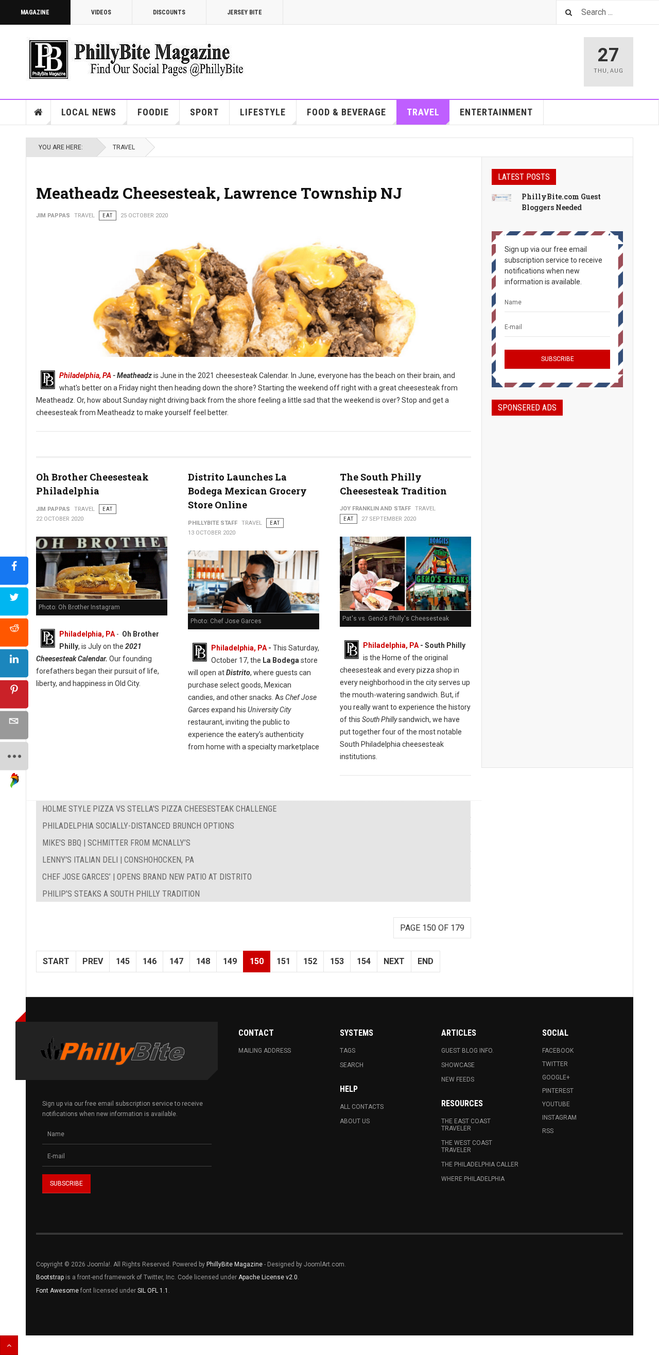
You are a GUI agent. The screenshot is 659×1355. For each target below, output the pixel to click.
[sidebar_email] (14, 725)
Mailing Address (264, 1050)
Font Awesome (57, 1290)
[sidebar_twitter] (14, 601)
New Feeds (457, 1079)
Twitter (555, 1064)
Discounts (169, 12)
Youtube (556, 1104)
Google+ (556, 1077)
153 (337, 961)
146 (150, 961)
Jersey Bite (244, 12)
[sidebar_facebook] (14, 570)
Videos (101, 12)
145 (123, 961)
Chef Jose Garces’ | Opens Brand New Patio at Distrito (147, 877)
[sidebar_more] (14, 756)
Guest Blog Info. (467, 1050)
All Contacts (362, 1106)
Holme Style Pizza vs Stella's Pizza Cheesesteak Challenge (159, 809)
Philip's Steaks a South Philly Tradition (121, 894)
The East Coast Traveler (466, 1125)
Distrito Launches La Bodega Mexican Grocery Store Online (247, 491)
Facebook (558, 1050)
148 (203, 961)
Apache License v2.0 (268, 1277)
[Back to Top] (9, 1345)
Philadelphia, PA (85, 375)
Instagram (559, 1117)
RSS (547, 1131)
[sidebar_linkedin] (14, 663)
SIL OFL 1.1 (152, 1290)
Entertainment (496, 112)
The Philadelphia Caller (479, 1164)
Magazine (35, 12)
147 (176, 961)
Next (394, 961)
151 (283, 961)
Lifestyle (263, 112)
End (425, 961)
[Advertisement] (557, 582)
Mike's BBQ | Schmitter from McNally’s (116, 843)
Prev (92, 961)
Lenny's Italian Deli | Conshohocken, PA (118, 860)
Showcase (458, 1065)
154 (364, 961)
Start (56, 961)
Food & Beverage (346, 112)
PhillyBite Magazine (234, 1264)
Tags (347, 1050)
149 (230, 961)
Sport (204, 112)
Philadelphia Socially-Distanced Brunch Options (138, 826)
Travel (423, 112)
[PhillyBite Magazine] (136, 59)
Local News (88, 112)
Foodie (153, 112)
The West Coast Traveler (466, 1146)
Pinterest (558, 1090)
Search (351, 1065)
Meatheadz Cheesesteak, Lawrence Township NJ (219, 193)
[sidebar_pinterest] (14, 694)
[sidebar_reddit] (14, 632)
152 (310, 961)
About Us (355, 1121)
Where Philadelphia (473, 1178)
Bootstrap (50, 1277)
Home (38, 112)
